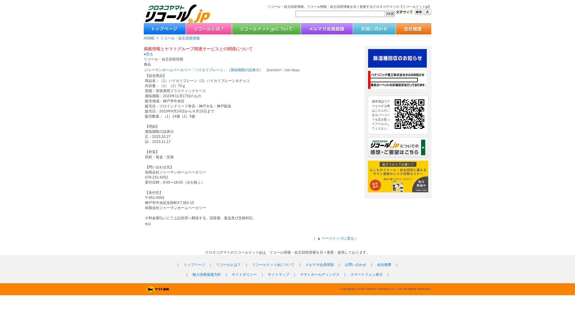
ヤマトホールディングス (320, 274)
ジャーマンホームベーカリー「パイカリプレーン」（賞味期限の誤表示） (203, 70)
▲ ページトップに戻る (335, 238)
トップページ (194, 265)
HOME (149, 38)
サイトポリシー (244, 274)
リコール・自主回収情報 (180, 38)
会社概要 (384, 265)
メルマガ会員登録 (319, 265)
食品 (148, 224)
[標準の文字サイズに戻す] (419, 13)
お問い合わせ (355, 265)
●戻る (148, 54)
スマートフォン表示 (366, 274)
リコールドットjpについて (273, 265)
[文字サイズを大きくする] (427, 13)
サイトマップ (278, 274)
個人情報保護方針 (206, 274)
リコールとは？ (228, 265)
